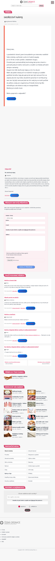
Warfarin (38, 391)
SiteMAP (4, 539)
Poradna (7, 454)
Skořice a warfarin (9, 314)
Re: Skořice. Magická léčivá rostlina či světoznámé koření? (21, 347)
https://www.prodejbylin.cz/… (32, 335)
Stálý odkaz (7, 195)
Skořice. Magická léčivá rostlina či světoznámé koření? (20, 330)
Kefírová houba (17, 391)
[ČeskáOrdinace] (27, 3)
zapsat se (22, 506)
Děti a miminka (8, 462)
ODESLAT (27, 510)
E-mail (7, 225)
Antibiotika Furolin (18, 397)
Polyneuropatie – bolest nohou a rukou (19, 404)
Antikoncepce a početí (34, 466)
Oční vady (30, 469)
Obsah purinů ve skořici (11, 297)
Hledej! (41, 5)
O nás (3, 530)
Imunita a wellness (9, 481)
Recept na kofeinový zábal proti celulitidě (42, 428)
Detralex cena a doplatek (44, 362)
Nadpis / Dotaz (9, 215)
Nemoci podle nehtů (18, 427)
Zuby (6, 469)
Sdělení (7, 234)
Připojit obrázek (10, 257)
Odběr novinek (5, 532)
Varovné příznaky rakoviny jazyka (41, 397)
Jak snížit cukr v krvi (42, 422)
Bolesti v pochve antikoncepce (12, 362)
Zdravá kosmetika (9, 458)
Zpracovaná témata (33, 477)
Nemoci (7, 466)
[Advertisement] (28, 35)
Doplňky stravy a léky (10, 477)
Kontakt (30, 481)
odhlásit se (34, 506)
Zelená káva (39, 403)
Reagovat (14, 195)
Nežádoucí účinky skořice (17, 434)
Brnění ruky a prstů (42, 416)
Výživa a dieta (31, 458)
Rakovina (30, 462)
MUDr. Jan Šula (16, 422)
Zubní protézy (16, 416)
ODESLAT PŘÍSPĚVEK (25, 267)
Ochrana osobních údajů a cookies (10, 537)
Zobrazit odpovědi (16, 308)
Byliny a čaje (8, 473)
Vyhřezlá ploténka (41, 410)
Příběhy (30, 473)
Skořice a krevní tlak (10, 280)
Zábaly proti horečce (42, 434)
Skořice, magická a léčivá (19, 376)
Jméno (7, 220)
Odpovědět (11, 98)
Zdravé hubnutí (32, 451)
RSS (3, 541)
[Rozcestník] (52, 2)
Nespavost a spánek (33, 454)
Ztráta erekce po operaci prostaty (19, 410)
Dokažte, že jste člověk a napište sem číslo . (21, 229)
